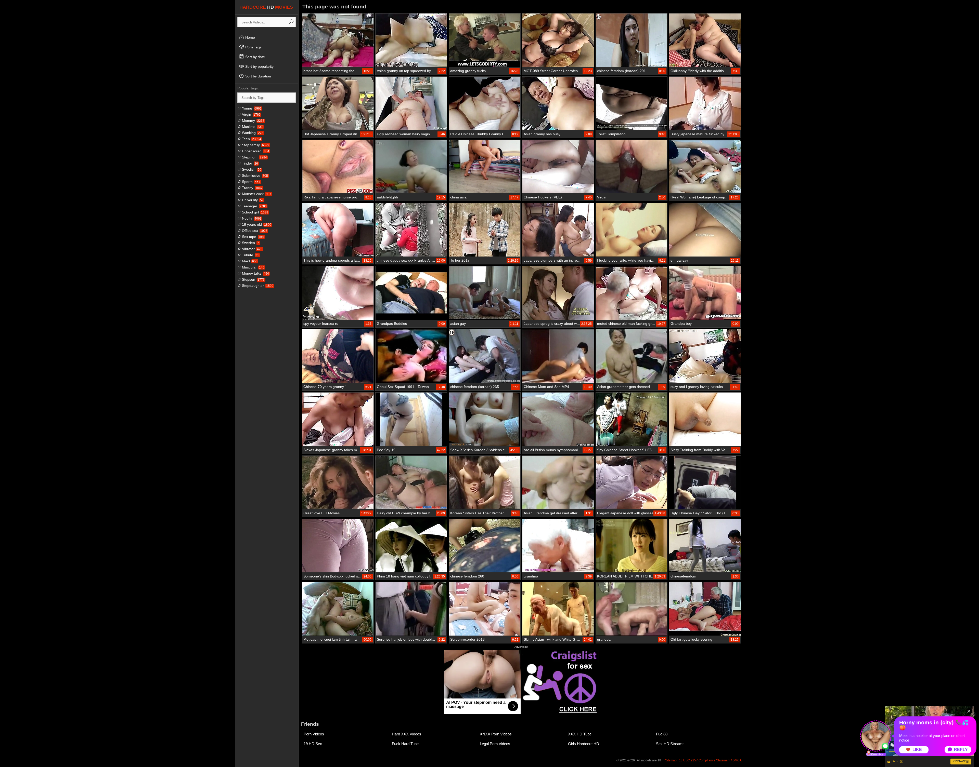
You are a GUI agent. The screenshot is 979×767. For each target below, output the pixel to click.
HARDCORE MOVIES (266, 7)
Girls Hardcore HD (583, 744)
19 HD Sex (313, 744)
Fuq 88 (661, 734)
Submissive (254, 175)
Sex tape (252, 237)
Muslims (252, 127)
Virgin (251, 114)
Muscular (252, 267)
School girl (254, 212)
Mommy (252, 120)
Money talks (255, 273)
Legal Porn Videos (495, 744)
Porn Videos (314, 734)
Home (249, 37)
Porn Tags (253, 47)
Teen (251, 139)
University (252, 200)
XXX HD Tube (579, 734)
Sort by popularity (259, 66)
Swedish (251, 169)
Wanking (252, 133)
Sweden (250, 243)
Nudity (251, 218)
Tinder (249, 163)
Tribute (250, 255)
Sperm (250, 182)
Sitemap (671, 760)
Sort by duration (257, 76)
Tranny (252, 188)
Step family (255, 145)
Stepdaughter (257, 286)
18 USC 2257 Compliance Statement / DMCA (710, 760)
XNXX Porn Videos (496, 734)
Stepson (253, 279)
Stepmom (254, 157)
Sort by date (254, 57)
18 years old (256, 224)
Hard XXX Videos (406, 734)
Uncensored (255, 151)
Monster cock (256, 194)
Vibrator (251, 249)
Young (251, 108)
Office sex (254, 230)
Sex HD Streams (670, 744)
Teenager (254, 206)
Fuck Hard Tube (405, 744)
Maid (249, 261)
